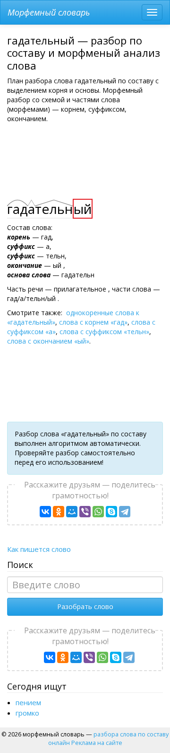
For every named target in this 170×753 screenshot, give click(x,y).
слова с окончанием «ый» (48, 341)
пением (28, 702)
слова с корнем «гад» (93, 322)
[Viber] (85, 511)
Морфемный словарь (49, 12)
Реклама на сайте (96, 742)
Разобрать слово (85, 606)
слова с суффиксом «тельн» (104, 331)
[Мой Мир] (71, 511)
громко (27, 713)
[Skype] (111, 511)
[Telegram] (124, 511)
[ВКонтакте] (45, 511)
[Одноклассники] (58, 511)
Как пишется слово (39, 549)
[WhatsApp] (98, 511)
